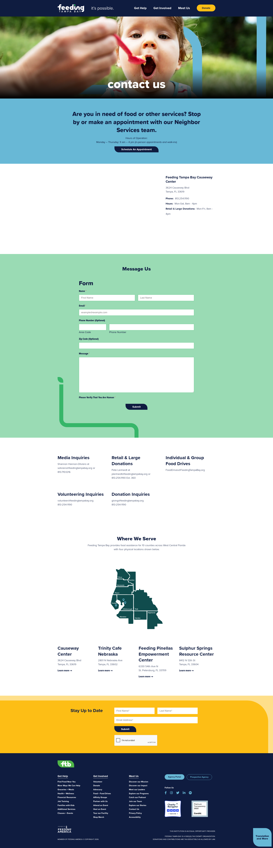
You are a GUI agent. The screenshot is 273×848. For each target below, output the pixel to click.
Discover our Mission (138, 781)
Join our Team (135, 801)
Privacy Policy (135, 813)
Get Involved (162, 8)
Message (84, 353)
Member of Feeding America (65, 829)
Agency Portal (174, 776)
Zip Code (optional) (89, 339)
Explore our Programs (139, 793)
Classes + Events (65, 813)
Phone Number (117, 332)
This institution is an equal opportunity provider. (192, 831)
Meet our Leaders (137, 789)
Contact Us (134, 809)
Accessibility (135, 817)
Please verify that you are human (97, 397)
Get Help (140, 8)
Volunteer (97, 781)
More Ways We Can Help (69, 785)
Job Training (63, 801)
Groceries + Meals (66, 789)
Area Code (85, 332)
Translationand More (262, 837)
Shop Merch (98, 817)
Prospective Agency (199, 777)
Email (82, 306)
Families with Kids (66, 805)
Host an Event (99, 809)
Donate (206, 8)
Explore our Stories (137, 805)
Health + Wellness (66, 793)
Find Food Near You (67, 781)
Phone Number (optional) (92, 320)
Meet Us (184, 8)
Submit (136, 407)
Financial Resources (67, 797)
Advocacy (97, 789)
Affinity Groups (100, 797)
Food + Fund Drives (102, 793)
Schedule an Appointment (136, 149)
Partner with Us (100, 801)
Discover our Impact (138, 785)
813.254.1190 (182, 198)
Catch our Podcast (137, 797)
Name (82, 291)
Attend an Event (100, 805)
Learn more (64, 670)
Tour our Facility (100, 813)
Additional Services (66, 809)
